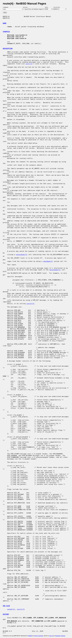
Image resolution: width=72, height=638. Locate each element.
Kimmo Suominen (38, 635)
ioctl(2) (29, 64)
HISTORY (6, 614)
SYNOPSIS (6, 31)
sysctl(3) (30, 303)
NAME (4, 23)
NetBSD (30, 635)
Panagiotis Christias (60, 635)
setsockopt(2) (21, 254)
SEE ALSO (6, 606)
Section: (25, 7)
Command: (6, 7)
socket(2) (11, 609)
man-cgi (51, 635)
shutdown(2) (48, 261)
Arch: (47, 7)
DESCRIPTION (7, 48)
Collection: (56, 7)
